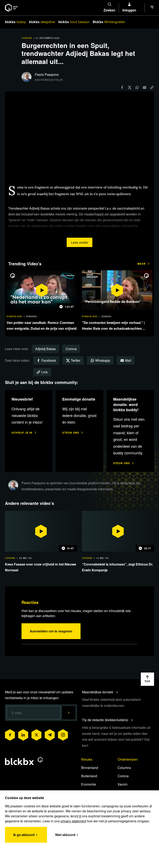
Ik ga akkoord (24, 834)
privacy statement (73, 821)
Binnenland (89, 767)
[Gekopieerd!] (152, 87)
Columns (124, 767)
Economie (88, 784)
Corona (71, 348)
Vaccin (123, 784)
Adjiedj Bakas (45, 348)
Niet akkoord (65, 834)
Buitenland (89, 776)
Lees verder (79, 242)
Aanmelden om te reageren (51, 631)
